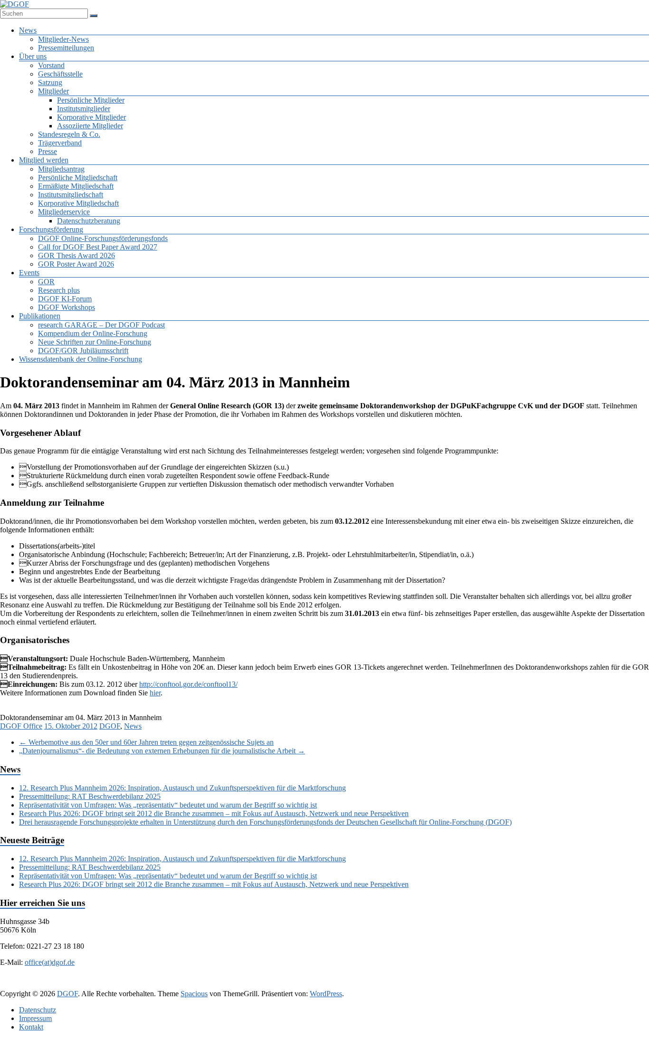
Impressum (35, 1018)
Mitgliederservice (64, 212)
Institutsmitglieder (83, 109)
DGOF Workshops (66, 307)
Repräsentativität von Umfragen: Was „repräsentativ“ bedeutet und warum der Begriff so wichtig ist (168, 805)
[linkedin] (311, 984)
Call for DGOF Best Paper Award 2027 (97, 247)
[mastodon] (402, 984)
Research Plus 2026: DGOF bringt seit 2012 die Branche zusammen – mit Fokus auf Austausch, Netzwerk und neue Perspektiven (214, 813)
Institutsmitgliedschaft (70, 195)
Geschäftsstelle (60, 74)
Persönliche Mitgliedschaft (77, 177)
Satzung (50, 82)
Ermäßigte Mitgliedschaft (76, 186)
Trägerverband (60, 143)
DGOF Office (21, 726)
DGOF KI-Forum (65, 299)
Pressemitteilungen (66, 48)
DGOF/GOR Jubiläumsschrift (83, 350)
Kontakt (31, 1027)
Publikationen (39, 316)
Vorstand (51, 65)
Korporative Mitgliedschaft (78, 203)
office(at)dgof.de (50, 962)
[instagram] (356, 984)
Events (29, 273)
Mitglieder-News (63, 39)
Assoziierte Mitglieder (90, 126)
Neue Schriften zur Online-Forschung (94, 342)
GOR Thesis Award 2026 (76, 255)
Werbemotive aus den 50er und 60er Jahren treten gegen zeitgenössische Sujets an (146, 742)
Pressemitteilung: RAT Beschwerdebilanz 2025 (90, 796)
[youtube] (379, 984)
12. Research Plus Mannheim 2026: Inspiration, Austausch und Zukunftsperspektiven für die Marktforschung (182, 788)
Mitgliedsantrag (61, 169)
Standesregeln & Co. (69, 134)
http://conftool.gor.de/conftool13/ (188, 684)
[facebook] (265, 984)
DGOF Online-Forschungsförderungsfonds (103, 238)
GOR (46, 282)
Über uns (33, 56)
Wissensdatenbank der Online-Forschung (80, 359)
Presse (47, 151)
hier (155, 693)
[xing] (334, 984)
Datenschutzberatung (88, 221)
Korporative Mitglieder (91, 117)
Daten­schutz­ (37, 1010)
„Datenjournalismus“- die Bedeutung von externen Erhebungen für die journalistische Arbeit (162, 751)
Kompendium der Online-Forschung (92, 333)
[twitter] (288, 984)
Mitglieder (53, 91)
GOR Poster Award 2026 (76, 264)
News (28, 30)
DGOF (109, 726)
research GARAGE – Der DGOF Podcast (101, 325)
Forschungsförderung (51, 229)
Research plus (59, 290)
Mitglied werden (43, 160)
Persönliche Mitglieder (90, 100)
